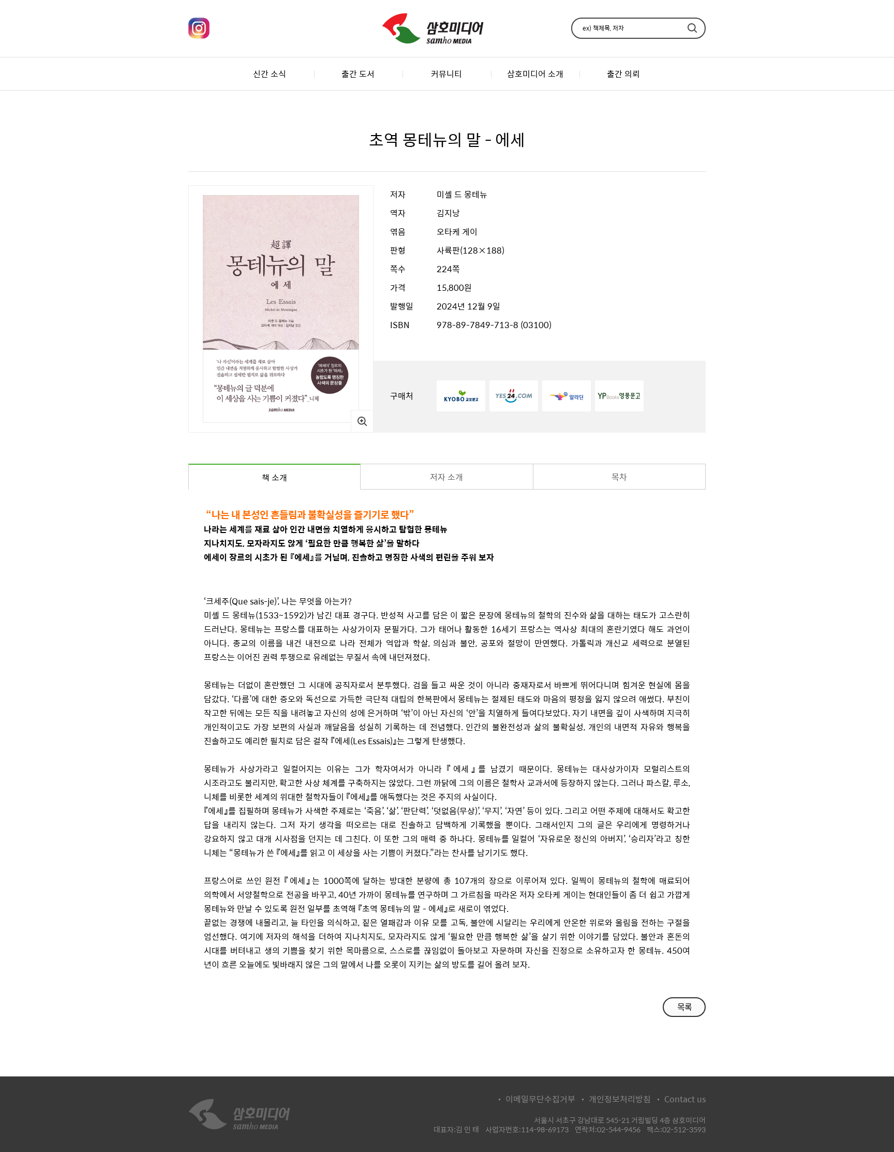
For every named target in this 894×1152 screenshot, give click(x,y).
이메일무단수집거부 (540, 1099)
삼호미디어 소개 (535, 73)
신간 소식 (269, 73)
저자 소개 (446, 476)
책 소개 (274, 477)
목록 (684, 1006)
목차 (619, 476)
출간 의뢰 (623, 73)
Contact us (685, 1099)
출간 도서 (358, 73)
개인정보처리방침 (620, 1099)
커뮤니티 (446, 73)
